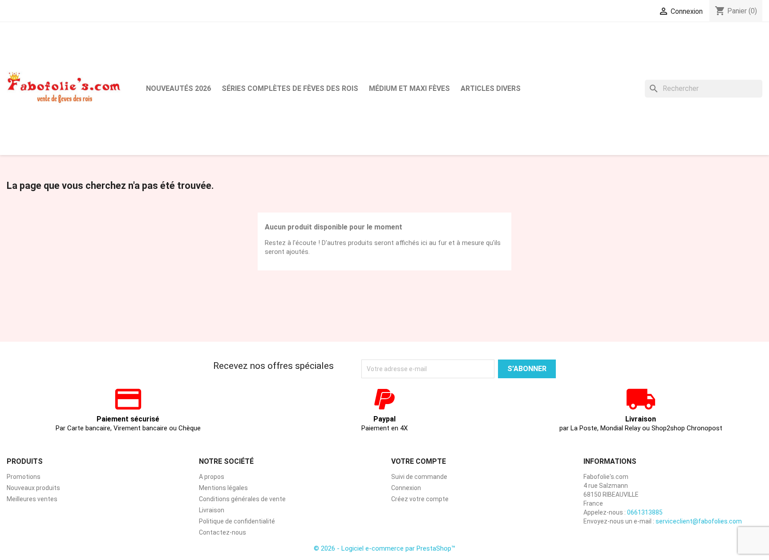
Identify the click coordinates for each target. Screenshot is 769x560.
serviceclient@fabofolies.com (699, 521)
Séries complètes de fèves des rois (290, 88)
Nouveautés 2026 (178, 88)
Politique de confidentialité (237, 521)
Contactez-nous (222, 532)
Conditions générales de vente (242, 499)
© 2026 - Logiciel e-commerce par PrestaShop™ (384, 548)
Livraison (211, 510)
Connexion (406, 487)
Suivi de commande (419, 476)
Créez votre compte (420, 499)
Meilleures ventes (32, 499)
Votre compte (418, 461)
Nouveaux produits (33, 487)
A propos (211, 476)
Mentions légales (223, 487)
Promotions (23, 476)
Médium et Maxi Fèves (409, 88)
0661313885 (645, 512)
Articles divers (491, 88)
